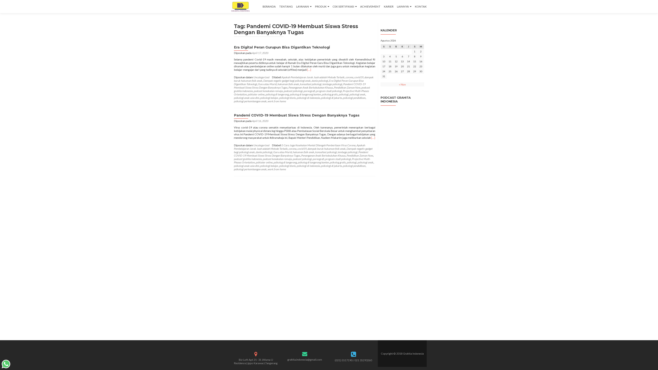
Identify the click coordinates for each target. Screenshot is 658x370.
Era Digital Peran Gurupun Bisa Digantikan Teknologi (282, 47)
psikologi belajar (269, 97)
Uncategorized (261, 77)
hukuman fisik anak (288, 84)
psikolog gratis (330, 94)
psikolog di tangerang (277, 94)
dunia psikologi (320, 80)
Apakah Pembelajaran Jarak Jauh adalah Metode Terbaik (313, 77)
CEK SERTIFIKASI (343, 6)
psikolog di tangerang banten (305, 94)
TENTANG (286, 6)
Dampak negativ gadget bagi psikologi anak (287, 80)
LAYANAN (302, 6)
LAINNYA (403, 6)
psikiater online (256, 94)
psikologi (344, 94)
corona (349, 77)
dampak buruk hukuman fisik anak (327, 148)
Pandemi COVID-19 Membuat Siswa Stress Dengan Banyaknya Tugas (297, 115)
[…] (309, 69)
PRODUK (321, 6)
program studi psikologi (329, 90)
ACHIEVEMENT (370, 6)
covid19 (358, 77)
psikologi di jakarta (331, 97)
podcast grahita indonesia (248, 159)
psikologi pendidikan (354, 97)
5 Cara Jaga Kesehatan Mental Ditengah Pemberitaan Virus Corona (319, 145)
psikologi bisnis (287, 97)
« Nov (402, 84)
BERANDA (269, 6)
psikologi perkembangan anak (250, 101)
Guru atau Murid (267, 84)
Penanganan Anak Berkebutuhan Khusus (311, 87)
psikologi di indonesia (308, 97)
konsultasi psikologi (310, 84)
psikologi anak (357, 94)
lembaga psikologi (332, 84)
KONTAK (421, 6)
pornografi (309, 90)
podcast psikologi (293, 90)
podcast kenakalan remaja (268, 90)
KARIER (388, 6)
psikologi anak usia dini (246, 97)
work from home (277, 101)
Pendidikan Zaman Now (347, 87)
